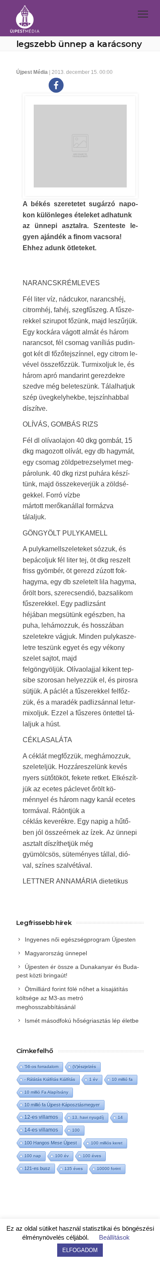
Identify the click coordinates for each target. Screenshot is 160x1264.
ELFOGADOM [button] (80, 1250)
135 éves (73, 1168)
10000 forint (109, 1168)
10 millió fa (122, 1079)
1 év (93, 1079)
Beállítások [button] (114, 1237)
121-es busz (37, 1168)
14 (120, 1117)
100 (76, 1130)
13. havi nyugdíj (88, 1117)
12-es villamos (41, 1117)
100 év (62, 1155)
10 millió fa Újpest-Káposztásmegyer (62, 1104)
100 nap (32, 1155)
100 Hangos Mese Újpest (50, 1142)
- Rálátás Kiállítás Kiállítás (49, 1079)
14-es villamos (41, 1130)
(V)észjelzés (84, 1066)
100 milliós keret (106, 1143)
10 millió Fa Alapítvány (46, 1092)
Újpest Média (32, 72)
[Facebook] (56, 85)
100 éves (92, 1155)
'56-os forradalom (41, 1066)
